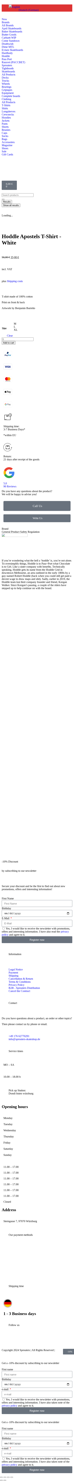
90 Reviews (9, 486)
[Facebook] (29, 1340)
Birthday (6, 908)
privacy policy (9, 1405)
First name (7, 1369)
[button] (14, 6)
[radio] (16, 323)
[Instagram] (6, 1340)
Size (4, 328)
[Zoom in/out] (1, 1477)
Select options (16, 676)
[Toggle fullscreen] (4, 1477)
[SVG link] (37, 473)
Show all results (11, 205)
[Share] (8, 1477)
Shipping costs (15, 281)
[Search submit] (3, 199)
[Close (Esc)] (11, 1477)
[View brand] (15, 535)
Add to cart (8, 343)
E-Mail (6, 918)
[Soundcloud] (53, 1340)
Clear (10, 335)
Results (7, 201)
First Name (8, 898)
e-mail (5, 1389)
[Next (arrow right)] (4, 1480)
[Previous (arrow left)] (1, 1480)
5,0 (5, 483)
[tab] (24, 528)
